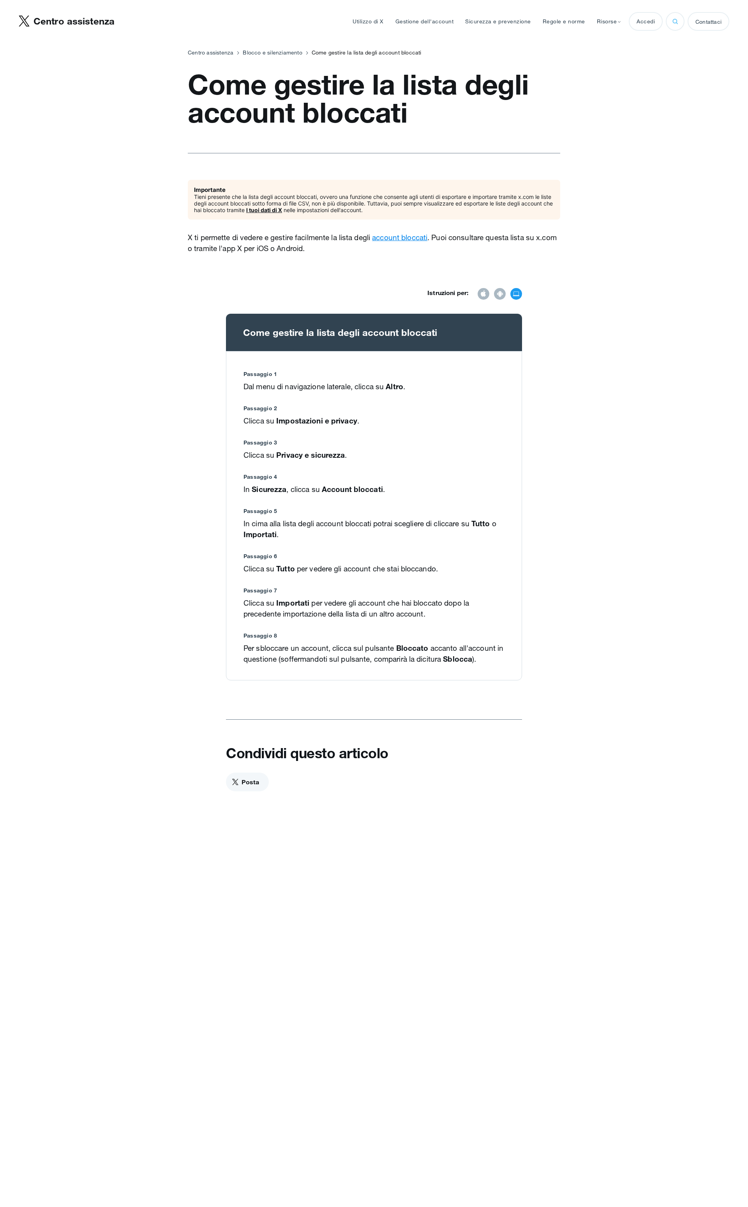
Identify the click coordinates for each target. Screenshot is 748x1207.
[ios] (483, 294)
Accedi (646, 21)
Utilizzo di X (368, 21)
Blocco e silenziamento (272, 52)
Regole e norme (564, 21)
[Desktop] (516, 294)
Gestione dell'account (424, 21)
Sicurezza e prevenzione (498, 21)
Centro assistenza (210, 52)
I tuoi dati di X (264, 210)
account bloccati (399, 237)
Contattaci (708, 21)
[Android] (500, 294)
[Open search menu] (675, 21)
